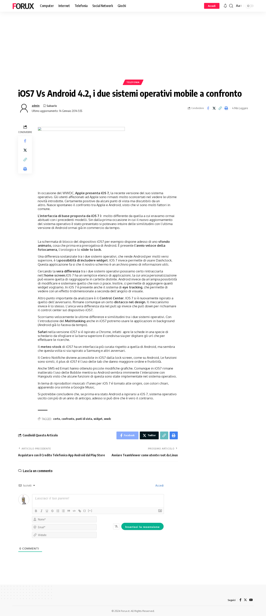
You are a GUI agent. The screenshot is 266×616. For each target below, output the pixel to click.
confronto (68, 418)
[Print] (226, 108)
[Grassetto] (36, 511)
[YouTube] (251, 600)
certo (56, 418)
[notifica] (225, 6)
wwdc (107, 418)
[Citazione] (68, 511)
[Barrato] (52, 511)
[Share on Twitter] (214, 108)
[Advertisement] (133, 51)
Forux (23, 6)
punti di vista (84, 418)
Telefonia (132, 82)
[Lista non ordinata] (63, 511)
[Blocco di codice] (74, 511)
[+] (90, 510)
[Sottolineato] (47, 511)
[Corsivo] (41, 511)
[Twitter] (245, 600)
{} (84, 510)
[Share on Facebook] (208, 108)
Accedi (159, 485)
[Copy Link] (220, 108)
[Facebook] (240, 600)
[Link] (79, 511)
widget (98, 418)
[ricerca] (231, 6)
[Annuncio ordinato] (58, 511)
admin (36, 105)
